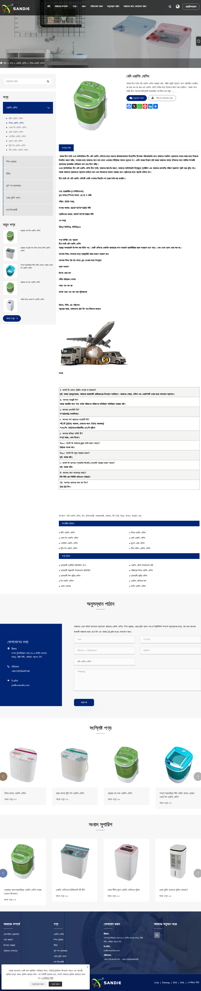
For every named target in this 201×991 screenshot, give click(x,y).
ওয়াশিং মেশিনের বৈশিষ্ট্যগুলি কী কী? (70, 890)
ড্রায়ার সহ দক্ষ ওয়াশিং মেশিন (30, 282)
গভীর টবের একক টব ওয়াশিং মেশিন (32, 299)
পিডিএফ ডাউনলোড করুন (164, 98)
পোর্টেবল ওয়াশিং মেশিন (17, 136)
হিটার (8, 174)
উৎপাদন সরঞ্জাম (9, 945)
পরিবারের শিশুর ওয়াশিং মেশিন (142, 570)
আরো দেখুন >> (10, 799)
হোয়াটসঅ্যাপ (190, 7)
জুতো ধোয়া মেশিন (15, 141)
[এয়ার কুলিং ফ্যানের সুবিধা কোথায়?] (178, 861)
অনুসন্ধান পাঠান (113, 6)
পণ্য (74, 6)
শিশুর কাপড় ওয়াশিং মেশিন (14, 793)
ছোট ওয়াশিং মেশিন (16, 132)
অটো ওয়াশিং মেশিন (138, 586)
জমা (84, 702)
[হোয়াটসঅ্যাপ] (157, 935)
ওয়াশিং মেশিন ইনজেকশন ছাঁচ (142, 565)
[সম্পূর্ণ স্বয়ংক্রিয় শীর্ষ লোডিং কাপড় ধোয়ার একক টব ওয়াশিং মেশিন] (10, 270)
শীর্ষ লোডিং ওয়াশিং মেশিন (18, 150)
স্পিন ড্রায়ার (11, 161)
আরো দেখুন (10, 318)
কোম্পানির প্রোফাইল (11, 934)
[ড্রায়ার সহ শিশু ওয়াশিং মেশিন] (10, 236)
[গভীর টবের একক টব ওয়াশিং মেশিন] (10, 305)
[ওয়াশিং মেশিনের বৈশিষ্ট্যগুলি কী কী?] (75, 861)
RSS (175, 982)
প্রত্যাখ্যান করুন (38, 984)
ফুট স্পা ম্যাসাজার (13, 186)
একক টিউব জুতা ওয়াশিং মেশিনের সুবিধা (123, 890)
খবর (83, 6)
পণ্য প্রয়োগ (8, 939)
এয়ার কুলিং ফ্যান (13, 198)
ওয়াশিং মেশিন (21, 63)
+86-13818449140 (20, 671)
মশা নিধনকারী (11, 210)
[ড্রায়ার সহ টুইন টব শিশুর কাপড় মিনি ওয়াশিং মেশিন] (10, 253)
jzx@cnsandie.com (20, 685)
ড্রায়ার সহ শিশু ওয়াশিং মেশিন (30, 230)
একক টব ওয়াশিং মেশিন (17, 127)
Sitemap (166, 982)
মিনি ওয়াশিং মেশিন (16, 118)
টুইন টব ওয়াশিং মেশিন (17, 145)
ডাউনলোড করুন (96, 6)
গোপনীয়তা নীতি (193, 982)
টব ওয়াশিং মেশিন (67, 580)
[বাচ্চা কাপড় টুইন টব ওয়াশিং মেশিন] (75, 765)
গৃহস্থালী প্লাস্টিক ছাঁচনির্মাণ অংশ (73, 565)
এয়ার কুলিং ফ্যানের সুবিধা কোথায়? (173, 890)
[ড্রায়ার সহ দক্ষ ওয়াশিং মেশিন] (10, 288)
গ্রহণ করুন (55, 984)
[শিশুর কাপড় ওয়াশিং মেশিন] (23, 765)
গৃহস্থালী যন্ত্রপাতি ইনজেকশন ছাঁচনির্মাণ (75, 570)
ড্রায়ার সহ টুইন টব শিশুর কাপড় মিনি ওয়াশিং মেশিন (35, 249)
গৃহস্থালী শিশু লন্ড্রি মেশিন (70, 575)
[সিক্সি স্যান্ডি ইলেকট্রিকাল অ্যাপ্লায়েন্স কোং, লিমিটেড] (16, 8)
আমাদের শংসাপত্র (10, 950)
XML (182, 982)
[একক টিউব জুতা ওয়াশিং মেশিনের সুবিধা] (126, 861)
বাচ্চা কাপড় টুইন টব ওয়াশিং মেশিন (70, 793)
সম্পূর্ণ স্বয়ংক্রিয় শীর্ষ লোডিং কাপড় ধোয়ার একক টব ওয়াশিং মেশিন (37, 266)
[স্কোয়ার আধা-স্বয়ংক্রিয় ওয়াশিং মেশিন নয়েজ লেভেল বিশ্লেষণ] (23, 861)
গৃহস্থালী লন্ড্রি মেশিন (139, 575)
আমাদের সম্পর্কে (61, 6)
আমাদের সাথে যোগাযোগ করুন (135, 6)
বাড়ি (48, 6)
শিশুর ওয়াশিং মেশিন (37, 63)
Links (156, 982)
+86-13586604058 (130, 959)
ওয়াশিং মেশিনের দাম (138, 580)
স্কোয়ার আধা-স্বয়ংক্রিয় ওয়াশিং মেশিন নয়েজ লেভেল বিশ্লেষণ (22, 891)
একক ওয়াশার (66, 586)
